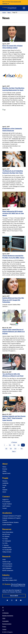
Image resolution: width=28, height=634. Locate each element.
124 (15, 448)
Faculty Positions (7, 504)
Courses (4, 520)
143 (22, 448)
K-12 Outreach (6, 501)
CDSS (3, 618)
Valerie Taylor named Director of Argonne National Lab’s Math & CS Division (13, 331)
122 (6, 448)
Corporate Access (7, 578)
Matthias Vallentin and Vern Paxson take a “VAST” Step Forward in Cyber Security (14, 418)
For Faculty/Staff (7, 549)
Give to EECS (14, 595)
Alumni (4, 492)
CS (3, 610)
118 (10, 445)
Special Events (6, 473)
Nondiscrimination (6, 624)
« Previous (14, 442)
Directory (4, 481)
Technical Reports (7, 564)
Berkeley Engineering (7, 615)
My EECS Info (6, 534)
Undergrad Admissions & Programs (11, 516)
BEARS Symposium (7, 570)
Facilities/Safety (6, 547)
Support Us (5, 499)
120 (19, 445)
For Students (5, 536)
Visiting (4, 471)
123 (11, 448)
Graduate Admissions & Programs (11, 518)
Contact (4, 508)
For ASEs (5, 543)
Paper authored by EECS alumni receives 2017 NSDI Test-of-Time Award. (13, 213)
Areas (4, 559)
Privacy (4, 626)
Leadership (5, 483)
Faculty (4, 485)
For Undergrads (6, 541)
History (4, 467)
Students (4, 489)
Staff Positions (6, 506)
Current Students (6, 524)
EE (3, 607)
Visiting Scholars (6, 552)
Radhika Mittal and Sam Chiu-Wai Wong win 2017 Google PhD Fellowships (13, 300)
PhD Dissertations (7, 566)
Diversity (4, 469)
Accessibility (5, 621)
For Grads (5, 538)
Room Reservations (7, 532)
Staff (3, 487)
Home (4, 12)
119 (14, 445)
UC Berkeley (5, 613)
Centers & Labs (6, 561)
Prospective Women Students (10, 522)
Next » (14, 451)
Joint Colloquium (6, 568)
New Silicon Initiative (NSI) (9, 580)
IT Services (5, 545)
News (9, 12)
